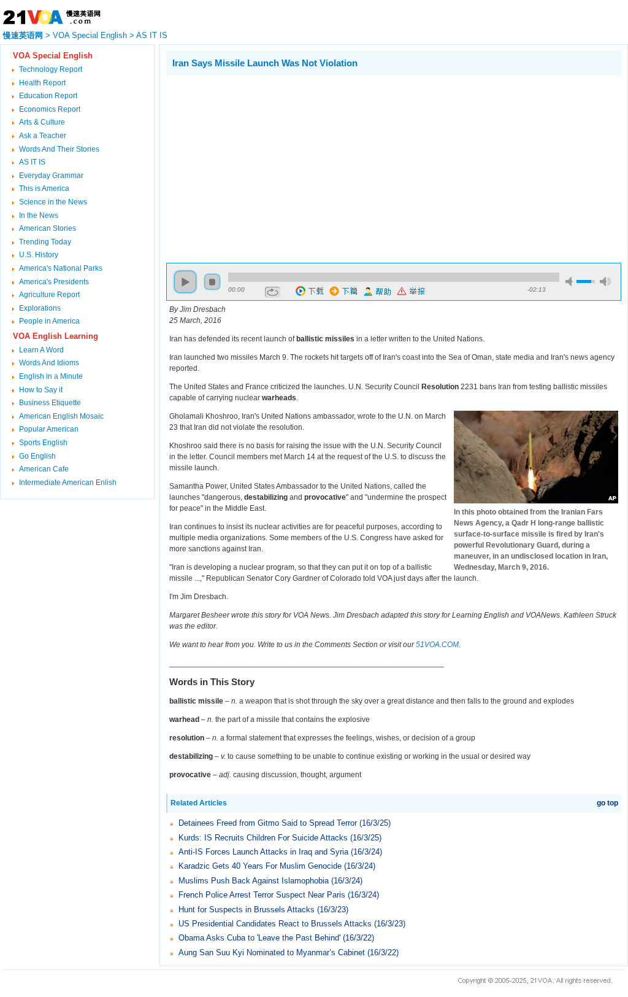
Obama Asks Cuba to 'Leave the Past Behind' (259, 937)
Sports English (43, 442)
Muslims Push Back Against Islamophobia (254, 880)
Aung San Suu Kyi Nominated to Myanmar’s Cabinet (271, 952)
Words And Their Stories (59, 149)
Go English (37, 456)
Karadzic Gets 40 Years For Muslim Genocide (260, 866)
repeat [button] (272, 292)
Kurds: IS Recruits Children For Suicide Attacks (263, 837)
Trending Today (45, 242)
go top (607, 803)
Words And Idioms (49, 363)
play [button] (185, 282)
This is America (44, 188)
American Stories (47, 228)
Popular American (48, 429)
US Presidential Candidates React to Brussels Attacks (276, 923)
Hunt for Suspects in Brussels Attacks (247, 909)
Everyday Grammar (51, 175)
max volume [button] (605, 281)
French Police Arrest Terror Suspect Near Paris (261, 894)
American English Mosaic (61, 416)
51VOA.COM (437, 644)
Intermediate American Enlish (68, 482)
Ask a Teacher (42, 135)
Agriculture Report (49, 294)
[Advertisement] (269, 168)
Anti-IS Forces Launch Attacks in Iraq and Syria (264, 851)
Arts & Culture (42, 122)
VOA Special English (90, 35)
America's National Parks (60, 268)
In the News (38, 215)
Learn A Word (41, 350)
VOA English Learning (55, 336)
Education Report (48, 95)
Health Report (42, 83)
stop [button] (212, 281)
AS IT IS (151, 35)
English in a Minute (51, 376)
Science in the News (53, 202)
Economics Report (49, 109)
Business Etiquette (50, 402)
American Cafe (44, 469)
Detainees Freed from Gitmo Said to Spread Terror (268, 823)
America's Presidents (54, 281)
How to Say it (41, 390)
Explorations (40, 308)
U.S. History (38, 254)
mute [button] (570, 281)
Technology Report (50, 69)
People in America (49, 321)
